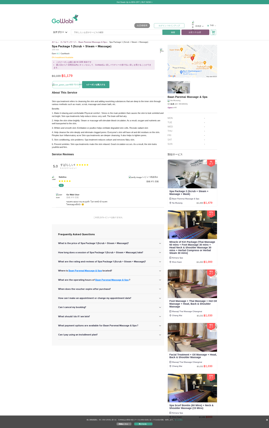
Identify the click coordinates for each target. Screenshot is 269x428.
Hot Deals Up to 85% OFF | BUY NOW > (134, 2)
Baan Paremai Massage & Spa (85, 270)
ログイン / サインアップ (169, 26)
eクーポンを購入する (95, 84)
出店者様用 (142, 25)
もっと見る (179, 420)
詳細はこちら (123, 423)
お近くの (195, 32)
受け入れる (143, 423)
